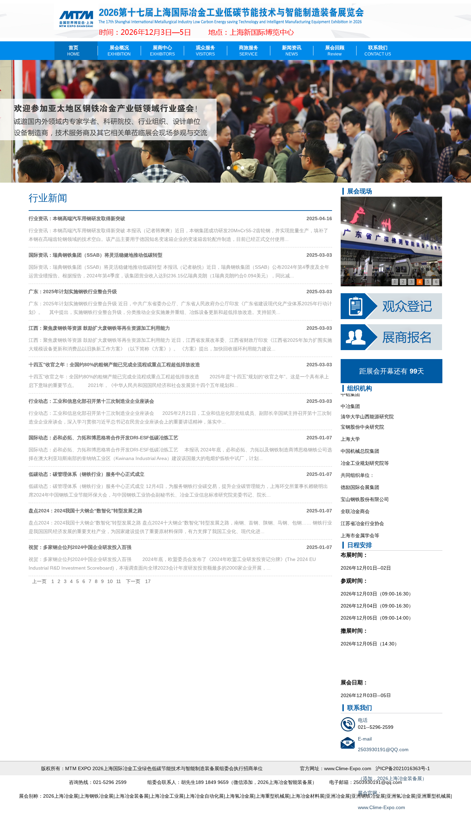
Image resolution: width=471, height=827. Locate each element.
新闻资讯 (291, 51)
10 (110, 581)
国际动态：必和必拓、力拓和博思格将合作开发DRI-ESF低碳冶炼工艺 (103, 437)
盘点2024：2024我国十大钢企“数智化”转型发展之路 (85, 510)
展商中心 (162, 51)
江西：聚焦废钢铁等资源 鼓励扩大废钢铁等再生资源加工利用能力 (99, 328)
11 (118, 581)
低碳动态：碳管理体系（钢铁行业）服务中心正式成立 (86, 474)
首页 (73, 51)
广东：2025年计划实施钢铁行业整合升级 (73, 291)
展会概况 (119, 51)
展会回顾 (334, 51)
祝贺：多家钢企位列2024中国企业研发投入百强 (80, 547)
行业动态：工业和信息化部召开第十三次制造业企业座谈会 (91, 401)
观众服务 (205, 51)
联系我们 (377, 51)
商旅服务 (248, 51)
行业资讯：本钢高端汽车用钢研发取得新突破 (77, 218)
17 (148, 581)
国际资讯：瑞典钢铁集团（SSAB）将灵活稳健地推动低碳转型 (95, 255)
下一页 (133, 581)
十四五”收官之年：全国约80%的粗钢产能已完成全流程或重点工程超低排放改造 (114, 364)
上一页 (39, 581)
